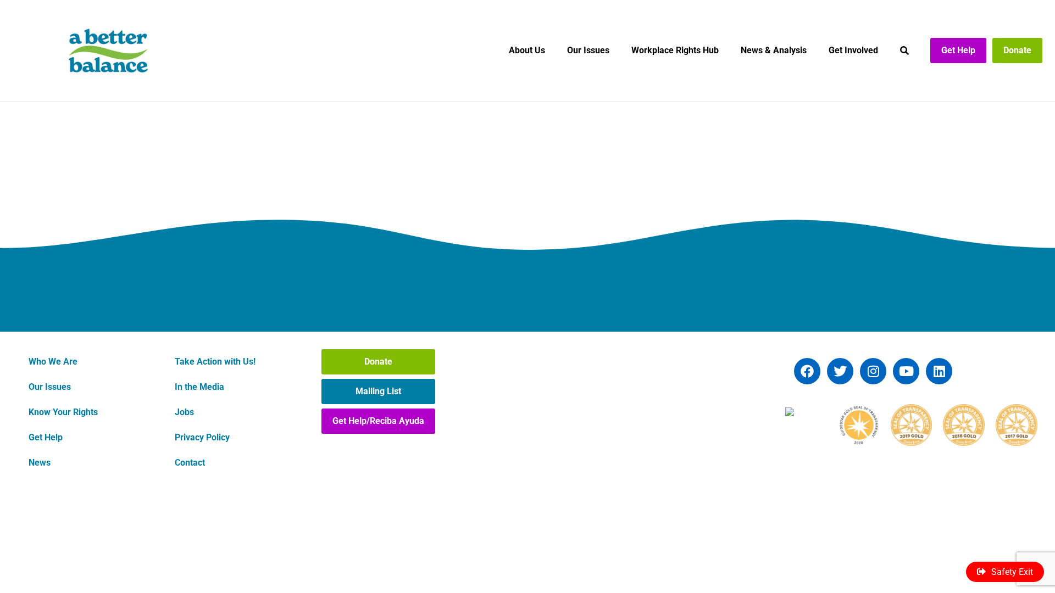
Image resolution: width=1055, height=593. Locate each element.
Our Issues (588, 50)
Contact (190, 462)
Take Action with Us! (215, 361)
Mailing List (378, 391)
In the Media (199, 387)
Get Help (958, 50)
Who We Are (53, 361)
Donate (1017, 50)
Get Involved (853, 50)
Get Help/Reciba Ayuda (378, 421)
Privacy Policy (202, 437)
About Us (527, 50)
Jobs (184, 412)
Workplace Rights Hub (675, 50)
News (40, 462)
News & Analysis (774, 50)
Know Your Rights (63, 412)
